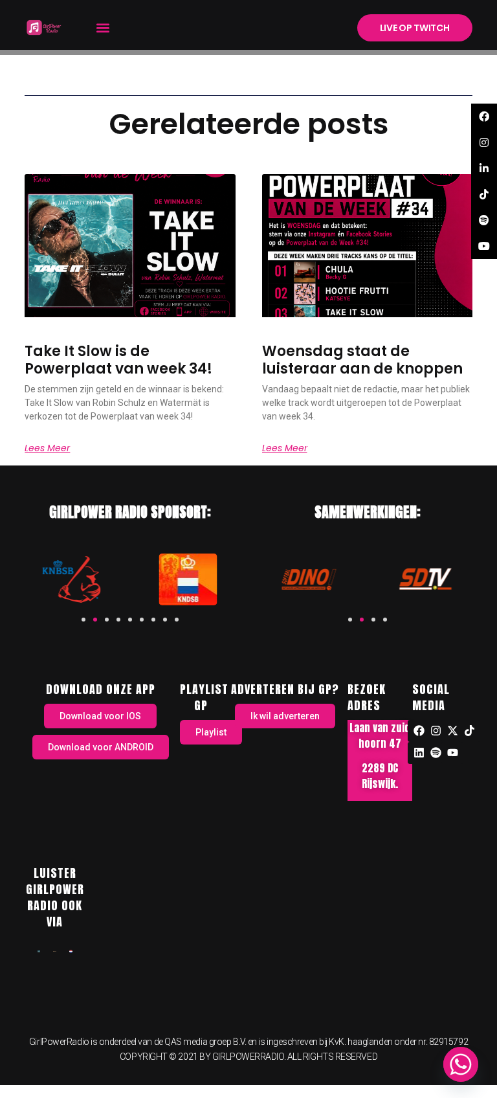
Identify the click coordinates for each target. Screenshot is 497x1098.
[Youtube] (452, 753)
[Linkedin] (419, 753)
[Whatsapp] (460, 1064)
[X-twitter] (452, 731)
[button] (102, 27)
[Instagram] (436, 731)
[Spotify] (436, 753)
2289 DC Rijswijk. (380, 775)
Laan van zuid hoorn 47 (379, 735)
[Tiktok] (469, 731)
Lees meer (47, 448)
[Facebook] (419, 731)
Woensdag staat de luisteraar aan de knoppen (362, 359)
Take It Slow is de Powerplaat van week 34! (118, 359)
